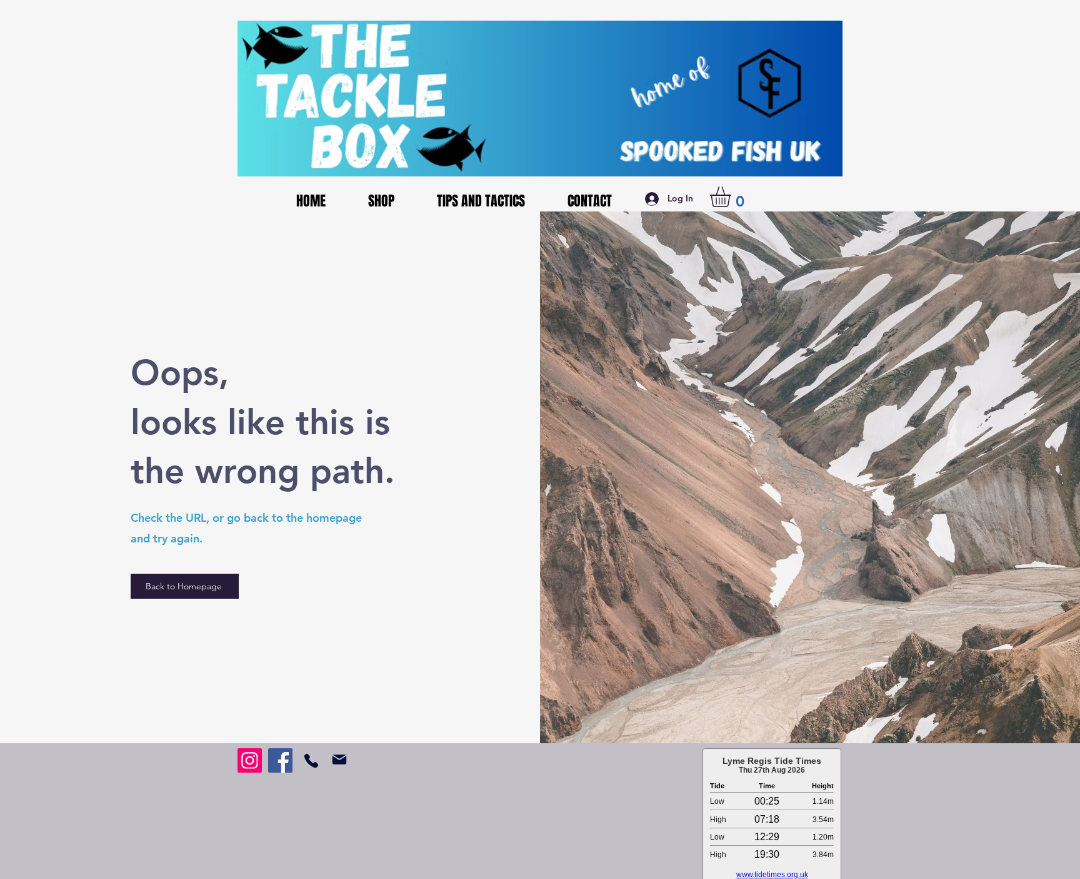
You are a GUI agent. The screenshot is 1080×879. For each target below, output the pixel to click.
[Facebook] (280, 760)
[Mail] (339, 759)
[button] (732, 196)
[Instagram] (250, 760)
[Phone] (311, 760)
